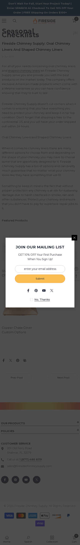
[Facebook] (28, 290)
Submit (40, 278)
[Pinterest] (36, 290)
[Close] (74, 237)
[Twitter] (52, 290)
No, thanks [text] (42, 299)
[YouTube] (44, 290)
